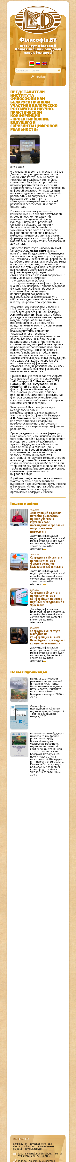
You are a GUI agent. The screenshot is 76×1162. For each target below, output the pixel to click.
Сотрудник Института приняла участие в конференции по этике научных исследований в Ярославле (47, 598)
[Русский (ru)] (38, 64)
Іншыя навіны (24, 503)
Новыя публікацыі (28, 672)
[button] (59, 70)
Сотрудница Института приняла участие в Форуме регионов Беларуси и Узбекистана (46, 562)
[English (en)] (44, 64)
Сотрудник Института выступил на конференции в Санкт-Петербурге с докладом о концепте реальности (47, 637)
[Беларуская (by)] (31, 64)
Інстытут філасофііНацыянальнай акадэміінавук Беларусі (38, 49)
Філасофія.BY (38, 39)
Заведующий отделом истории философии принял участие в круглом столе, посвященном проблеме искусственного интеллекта (47, 522)
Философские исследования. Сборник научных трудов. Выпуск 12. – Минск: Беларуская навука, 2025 (47, 711)
